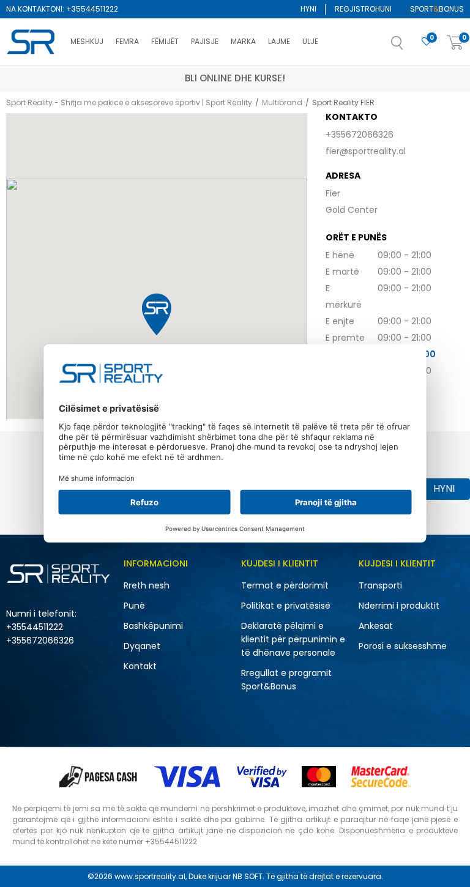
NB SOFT (248, 876)
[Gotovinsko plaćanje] (99, 776)
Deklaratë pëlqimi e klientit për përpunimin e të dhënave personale (293, 639)
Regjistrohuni (363, 9)
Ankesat (376, 626)
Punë (134, 605)
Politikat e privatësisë (285, 605)
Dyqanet (142, 646)
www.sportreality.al (149, 876)
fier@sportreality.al (366, 151)
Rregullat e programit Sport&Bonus (286, 679)
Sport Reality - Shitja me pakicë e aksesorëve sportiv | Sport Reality (129, 102)
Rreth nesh (147, 585)
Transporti (380, 585)
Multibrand (282, 102)
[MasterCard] (319, 776)
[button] (409, 46)
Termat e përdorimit (285, 585)
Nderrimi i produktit (399, 605)
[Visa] (188, 776)
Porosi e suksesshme (403, 646)
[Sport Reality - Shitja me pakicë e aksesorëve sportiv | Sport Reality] (32, 42)
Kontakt (140, 666)
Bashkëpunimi (153, 626)
